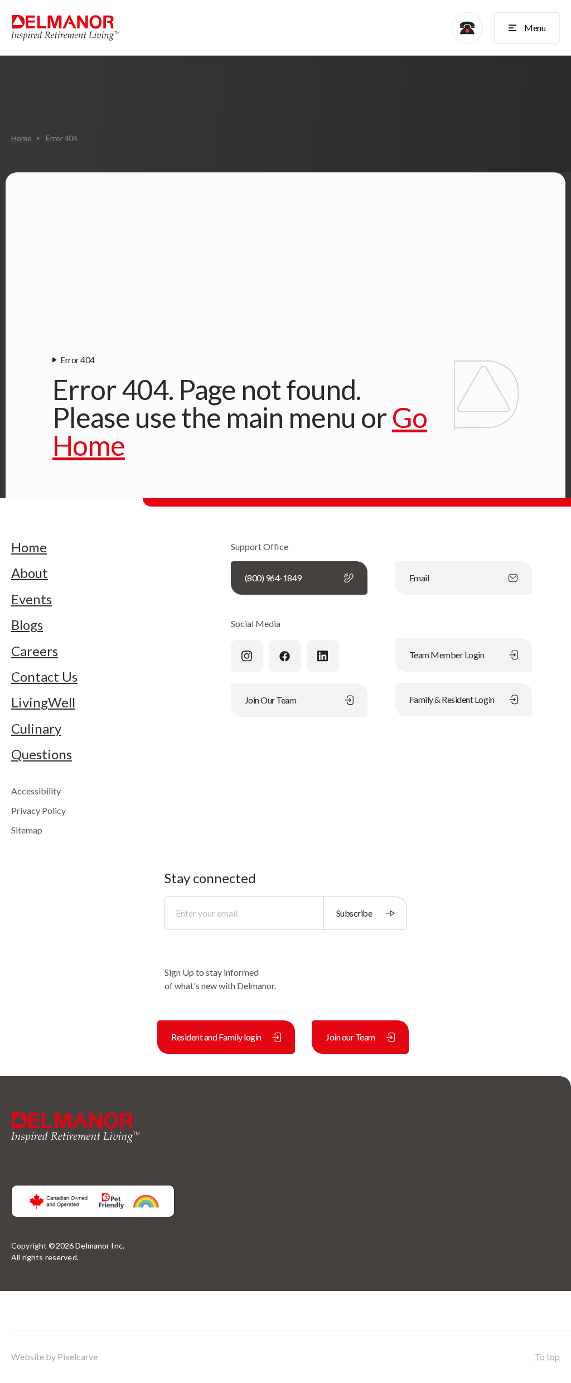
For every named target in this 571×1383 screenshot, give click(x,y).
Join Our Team (271, 700)
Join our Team (350, 1037)
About (29, 573)
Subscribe (354, 913)
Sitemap (26, 830)
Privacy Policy (38, 810)
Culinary (36, 728)
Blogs (27, 625)
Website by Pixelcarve (54, 1356)
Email (419, 577)
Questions (41, 754)
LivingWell (43, 702)
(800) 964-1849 (273, 577)
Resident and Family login (216, 1037)
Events (31, 599)
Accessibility (36, 791)
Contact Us (44, 676)
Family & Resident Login (452, 699)
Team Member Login (447, 654)
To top (547, 1356)
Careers (34, 651)
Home (21, 138)
